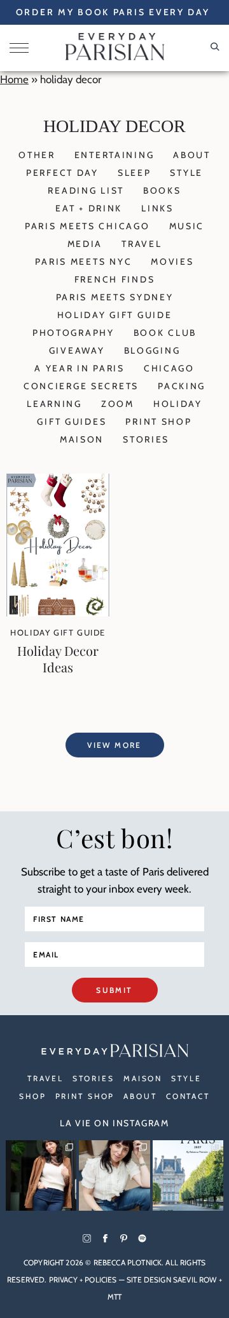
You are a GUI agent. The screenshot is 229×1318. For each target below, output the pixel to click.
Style (186, 172)
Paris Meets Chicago (87, 226)
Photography (73, 332)
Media (85, 244)
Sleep (134, 172)
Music (187, 226)
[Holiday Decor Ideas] (58, 612)
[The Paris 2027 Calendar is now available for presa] (188, 1175)
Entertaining (114, 155)
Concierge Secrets (81, 386)
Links (157, 208)
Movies (172, 261)
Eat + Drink (88, 208)
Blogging (152, 350)
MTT (114, 1296)
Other (36, 155)
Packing (181, 386)
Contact (188, 1096)
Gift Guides (71, 421)
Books (162, 190)
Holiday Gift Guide (114, 315)
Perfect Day (62, 172)
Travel (141, 244)
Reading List (86, 190)
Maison (82, 439)
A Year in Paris (79, 368)
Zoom (117, 403)
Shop (32, 1096)
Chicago (169, 368)
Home (14, 79)
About (192, 155)
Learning (54, 403)
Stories (146, 439)
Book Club (165, 332)
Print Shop (158, 421)
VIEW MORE (114, 745)
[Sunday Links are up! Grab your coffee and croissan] (114, 1175)
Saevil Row (195, 1279)
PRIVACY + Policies (83, 1279)
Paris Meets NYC (83, 261)
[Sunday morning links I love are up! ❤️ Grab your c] (41, 1175)
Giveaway (77, 350)
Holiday (177, 403)
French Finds (114, 279)
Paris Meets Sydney (115, 297)
